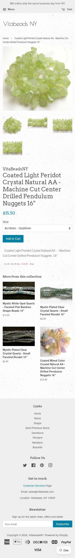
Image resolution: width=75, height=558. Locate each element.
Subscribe (62, 524)
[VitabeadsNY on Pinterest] (42, 466)
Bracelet (37, 447)
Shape (37, 423)
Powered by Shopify (56, 535)
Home (6, 38)
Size (6, 222)
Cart (69, 9)
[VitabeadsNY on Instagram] (50, 466)
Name (37, 418)
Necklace (37, 442)
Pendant (37, 437)
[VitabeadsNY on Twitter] (25, 466)
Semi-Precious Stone (37, 428)
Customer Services (34, 485)
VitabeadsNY (36, 535)
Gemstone (38, 433)
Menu (11, 9)
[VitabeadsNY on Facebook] (33, 466)
